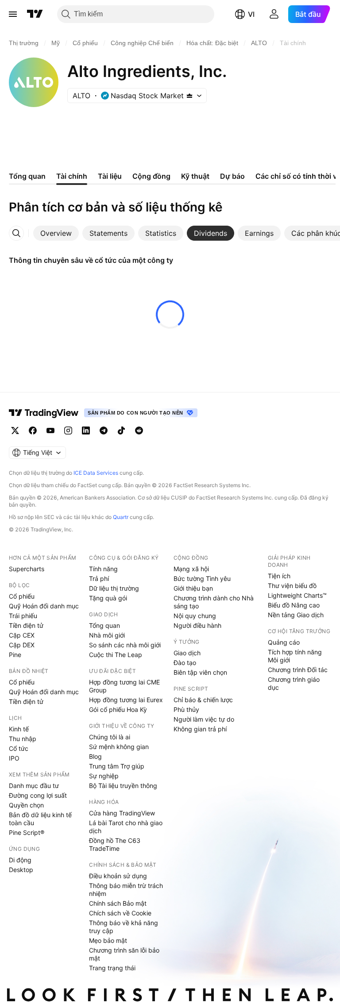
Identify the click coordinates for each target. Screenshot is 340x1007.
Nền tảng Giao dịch (296, 615)
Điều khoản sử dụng (118, 876)
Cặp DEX (22, 645)
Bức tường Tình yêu (202, 578)
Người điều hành (197, 625)
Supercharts (26, 569)
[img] (189, 96)
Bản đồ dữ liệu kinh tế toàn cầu (40, 818)
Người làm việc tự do (204, 719)
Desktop (21, 869)
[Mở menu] (13, 14)
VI (251, 14)
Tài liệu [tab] (110, 176)
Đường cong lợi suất (38, 795)
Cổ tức (18, 748)
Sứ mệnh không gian (119, 746)
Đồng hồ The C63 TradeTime (114, 844)
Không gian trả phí (200, 729)
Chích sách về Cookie (120, 913)
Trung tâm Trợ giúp (116, 766)
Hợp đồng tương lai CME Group (124, 686)
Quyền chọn (26, 805)
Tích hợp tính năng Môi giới (295, 656)
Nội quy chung (195, 615)
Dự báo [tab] (232, 176)
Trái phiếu (23, 615)
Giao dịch (187, 653)
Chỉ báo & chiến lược (203, 699)
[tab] (56, 233)
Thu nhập (22, 738)
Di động (20, 860)
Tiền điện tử (26, 625)
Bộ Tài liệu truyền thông (123, 785)
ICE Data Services (95, 472)
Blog (95, 756)
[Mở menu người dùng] (274, 14)
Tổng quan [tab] (27, 176)
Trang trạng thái (112, 968)
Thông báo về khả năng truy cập (123, 926)
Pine (15, 654)
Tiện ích (279, 576)
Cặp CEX (22, 635)
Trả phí (99, 578)
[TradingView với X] (15, 430)
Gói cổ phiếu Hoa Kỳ (118, 709)
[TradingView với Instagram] (68, 430)
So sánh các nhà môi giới (125, 645)
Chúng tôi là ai (109, 737)
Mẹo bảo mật (108, 940)
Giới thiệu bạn (193, 588)
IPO (14, 758)
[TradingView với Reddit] (139, 430)
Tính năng (103, 569)
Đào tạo (185, 662)
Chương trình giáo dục (294, 683)
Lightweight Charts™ (297, 595)
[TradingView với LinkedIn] (86, 430)
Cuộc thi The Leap (115, 654)
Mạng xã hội (191, 569)
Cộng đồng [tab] (151, 176)
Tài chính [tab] (71, 176)
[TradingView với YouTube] (50, 430)
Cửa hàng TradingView (122, 813)
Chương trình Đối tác (298, 669)
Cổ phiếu (22, 596)
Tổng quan (104, 625)
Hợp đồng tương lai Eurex (126, 699)
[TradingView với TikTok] (121, 430)
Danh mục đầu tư (34, 785)
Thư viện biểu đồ (292, 585)
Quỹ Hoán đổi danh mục (44, 606)
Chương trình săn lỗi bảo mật (124, 954)
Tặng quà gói (108, 598)
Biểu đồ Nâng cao (294, 605)
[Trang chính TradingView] (35, 14)
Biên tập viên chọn (200, 672)
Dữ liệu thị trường (114, 588)
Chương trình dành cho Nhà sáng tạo (214, 602)
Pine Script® (26, 832)
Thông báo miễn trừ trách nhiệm (126, 889)
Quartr (120, 517)
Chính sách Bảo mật (118, 903)
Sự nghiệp (104, 776)
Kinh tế (19, 729)
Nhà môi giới (107, 635)
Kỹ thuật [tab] (195, 176)
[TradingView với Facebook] (33, 430)
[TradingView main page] (44, 413)
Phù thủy (186, 709)
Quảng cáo (284, 642)
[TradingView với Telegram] (103, 430)
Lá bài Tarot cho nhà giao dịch (125, 826)
